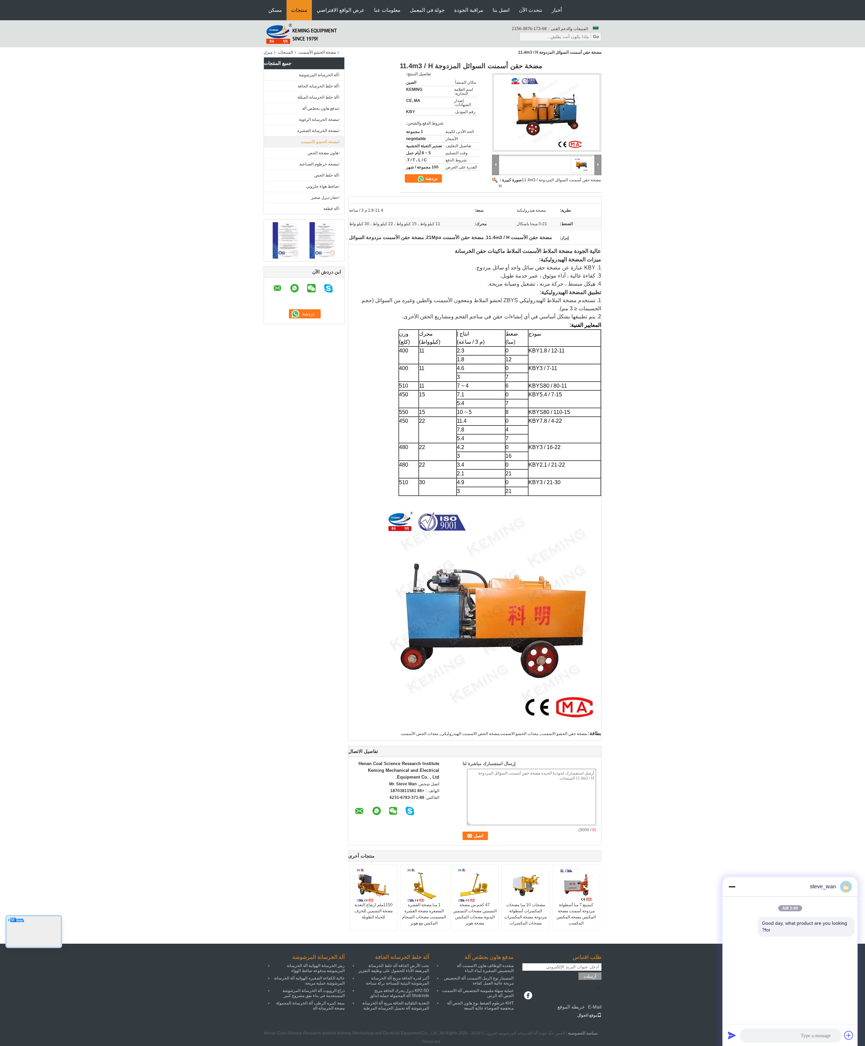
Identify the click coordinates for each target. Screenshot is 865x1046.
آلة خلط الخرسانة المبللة (317, 97)
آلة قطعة (330, 208)
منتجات (299, 10)
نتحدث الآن (530, 9)
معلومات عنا (387, 10)
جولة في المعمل (427, 10)
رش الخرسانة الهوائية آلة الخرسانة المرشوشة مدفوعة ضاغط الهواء (316, 968)
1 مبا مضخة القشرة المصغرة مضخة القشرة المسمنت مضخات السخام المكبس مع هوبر (424, 914)
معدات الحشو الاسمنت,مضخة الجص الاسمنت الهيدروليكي (489, 733)
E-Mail (594, 1007)
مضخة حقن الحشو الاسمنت (564, 733)
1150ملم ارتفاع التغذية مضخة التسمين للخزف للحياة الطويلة (373, 911)
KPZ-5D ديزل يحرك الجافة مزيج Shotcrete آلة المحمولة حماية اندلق (399, 993)
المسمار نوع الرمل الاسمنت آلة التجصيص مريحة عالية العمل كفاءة (479, 981)
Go (596, 36)
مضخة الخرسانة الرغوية (318, 119)
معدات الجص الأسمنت (419, 733)
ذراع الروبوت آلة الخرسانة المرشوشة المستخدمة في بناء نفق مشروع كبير (313, 993)
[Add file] (849, 1035)
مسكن (275, 10)
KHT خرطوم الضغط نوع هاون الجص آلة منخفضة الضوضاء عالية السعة (480, 1006)
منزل (268, 52)
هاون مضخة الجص (322, 153)
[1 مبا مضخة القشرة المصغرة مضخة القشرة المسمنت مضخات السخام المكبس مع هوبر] (424, 885)
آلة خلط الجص (326, 175)
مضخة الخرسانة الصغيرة (317, 130)
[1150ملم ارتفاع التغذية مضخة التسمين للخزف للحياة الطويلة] (373, 885)
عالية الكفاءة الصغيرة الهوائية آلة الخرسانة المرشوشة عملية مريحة (309, 981)
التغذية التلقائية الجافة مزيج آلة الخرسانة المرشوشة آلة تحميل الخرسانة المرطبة (395, 1006)
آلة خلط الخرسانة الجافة (318, 86)
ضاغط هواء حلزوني (322, 186)
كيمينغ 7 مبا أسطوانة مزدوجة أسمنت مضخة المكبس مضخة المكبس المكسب (576, 914)
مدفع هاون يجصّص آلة (320, 108)
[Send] (731, 1035)
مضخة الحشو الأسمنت (317, 52)
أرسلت (590, 976)
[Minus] (732, 887)
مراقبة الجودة (468, 10)
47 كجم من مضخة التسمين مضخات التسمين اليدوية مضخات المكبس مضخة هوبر (475, 914)
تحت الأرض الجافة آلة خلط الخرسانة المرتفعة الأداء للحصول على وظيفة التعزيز (394, 968)
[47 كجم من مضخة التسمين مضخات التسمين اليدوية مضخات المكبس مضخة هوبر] (474, 885)
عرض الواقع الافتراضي (341, 10)
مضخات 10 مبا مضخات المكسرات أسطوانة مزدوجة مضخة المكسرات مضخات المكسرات (525, 914)
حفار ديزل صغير (324, 197)
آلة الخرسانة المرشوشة (318, 75)
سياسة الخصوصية (583, 1033)
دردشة (431, 178)
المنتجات (285, 52)
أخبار (557, 10)
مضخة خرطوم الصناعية (318, 164)
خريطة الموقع (571, 1007)
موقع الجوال (587, 1015)
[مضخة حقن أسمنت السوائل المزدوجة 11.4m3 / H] (546, 112)
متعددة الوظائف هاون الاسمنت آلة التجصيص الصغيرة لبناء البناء (485, 968)
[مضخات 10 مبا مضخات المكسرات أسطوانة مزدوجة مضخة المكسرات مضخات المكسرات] (525, 885)
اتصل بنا (501, 10)
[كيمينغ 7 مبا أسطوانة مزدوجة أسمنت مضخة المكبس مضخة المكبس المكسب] (576, 885)
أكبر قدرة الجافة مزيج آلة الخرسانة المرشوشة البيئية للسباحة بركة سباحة (397, 981)
